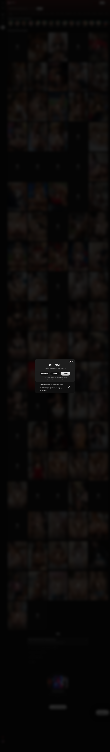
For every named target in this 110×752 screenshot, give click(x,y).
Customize (44, 373)
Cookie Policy (49, 379)
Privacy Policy (59, 379)
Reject (55, 373)
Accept (65, 373)
